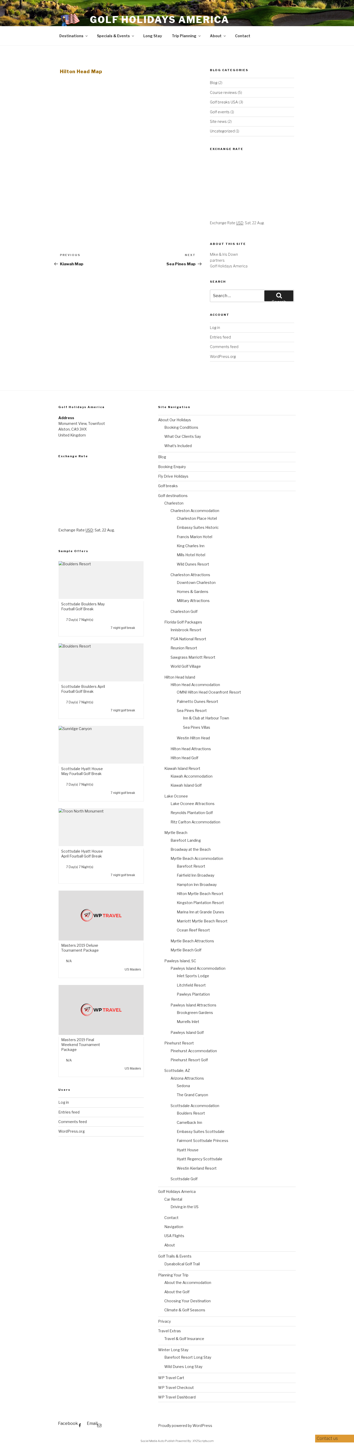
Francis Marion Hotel (194, 537)
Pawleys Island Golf (187, 1032)
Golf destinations (173, 495)
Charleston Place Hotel (197, 518)
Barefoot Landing (186, 840)
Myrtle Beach (175, 832)
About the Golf (176, 1292)
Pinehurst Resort (179, 1043)
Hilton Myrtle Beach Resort (200, 893)
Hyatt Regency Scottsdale (199, 1159)
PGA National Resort (188, 639)
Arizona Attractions (187, 1078)
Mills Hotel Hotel (191, 555)
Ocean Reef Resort (193, 930)
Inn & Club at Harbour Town (206, 718)
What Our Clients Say (182, 436)
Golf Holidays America (159, 19)
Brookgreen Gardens (195, 1012)
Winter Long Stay (173, 1350)
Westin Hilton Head (193, 738)
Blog (213, 82)
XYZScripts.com (203, 1441)
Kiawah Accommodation (192, 776)
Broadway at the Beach (191, 849)
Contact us (328, 1438)
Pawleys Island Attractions (193, 1005)
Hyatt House (188, 1150)
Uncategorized (222, 131)
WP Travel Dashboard (177, 1397)
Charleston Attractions (190, 575)
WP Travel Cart (171, 1377)
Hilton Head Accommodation (195, 684)
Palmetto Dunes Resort (197, 701)
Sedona (183, 1086)
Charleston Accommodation (195, 510)
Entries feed (220, 337)
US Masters (133, 969)
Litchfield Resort (191, 985)
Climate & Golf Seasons (184, 1310)
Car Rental (173, 1199)
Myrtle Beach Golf (186, 950)
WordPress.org (223, 356)
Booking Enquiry (172, 466)
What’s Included (178, 445)
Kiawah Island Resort (182, 768)
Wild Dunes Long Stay (183, 1366)
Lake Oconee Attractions (193, 803)
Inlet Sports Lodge (193, 976)
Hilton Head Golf (184, 758)
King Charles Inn (190, 546)
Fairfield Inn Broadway (195, 875)
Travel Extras (169, 1331)
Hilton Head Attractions (191, 749)
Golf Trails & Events (175, 1256)
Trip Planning (184, 36)
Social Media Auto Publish (157, 1441)
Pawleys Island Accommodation (198, 968)
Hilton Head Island (179, 677)
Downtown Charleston (196, 582)
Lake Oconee (176, 796)
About (216, 36)
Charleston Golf (184, 611)
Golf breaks (168, 486)
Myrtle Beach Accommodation (197, 858)
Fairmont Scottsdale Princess (202, 1140)
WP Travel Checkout (176, 1387)
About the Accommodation (187, 1282)
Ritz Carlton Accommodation (195, 822)
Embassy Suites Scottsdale (200, 1131)
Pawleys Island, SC (180, 961)
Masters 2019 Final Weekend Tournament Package (80, 1044)
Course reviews (223, 92)
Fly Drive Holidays (173, 476)
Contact (242, 36)
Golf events (220, 112)
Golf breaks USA (224, 102)
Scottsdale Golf (184, 1179)
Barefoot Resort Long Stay (187, 1357)
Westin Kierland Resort (197, 1168)
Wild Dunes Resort (193, 564)
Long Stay (152, 36)
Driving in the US (185, 1207)
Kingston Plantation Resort (200, 902)
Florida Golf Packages (183, 622)
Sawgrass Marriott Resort (193, 657)
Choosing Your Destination (187, 1301)
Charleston (173, 503)
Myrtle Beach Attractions (192, 941)
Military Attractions (193, 600)
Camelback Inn (189, 1122)
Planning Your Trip (173, 1275)
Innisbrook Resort (186, 630)
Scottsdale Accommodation (195, 1105)
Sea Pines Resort (192, 710)
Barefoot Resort (191, 866)
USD (239, 223)
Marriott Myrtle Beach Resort (202, 921)
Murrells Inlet (188, 1021)
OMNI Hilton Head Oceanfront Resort (209, 692)
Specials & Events (113, 36)
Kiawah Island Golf (186, 785)
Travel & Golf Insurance (184, 1338)
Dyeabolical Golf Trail (182, 1264)
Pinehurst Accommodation (194, 1051)
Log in (215, 327)
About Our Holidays (174, 420)
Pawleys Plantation (193, 994)
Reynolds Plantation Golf (192, 812)
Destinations (71, 36)
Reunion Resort (184, 648)
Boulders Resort (191, 1113)
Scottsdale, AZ (177, 1070)
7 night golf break (123, 628)
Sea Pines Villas (196, 727)
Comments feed (224, 346)
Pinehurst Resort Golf (189, 1060)
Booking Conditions (181, 427)
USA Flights (174, 1236)
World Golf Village (186, 666)
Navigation (173, 1226)
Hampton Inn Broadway (197, 884)
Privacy (164, 1321)
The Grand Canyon (192, 1095)
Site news (218, 121)
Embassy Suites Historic (198, 527)
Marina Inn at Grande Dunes (200, 912)
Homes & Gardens (192, 591)
